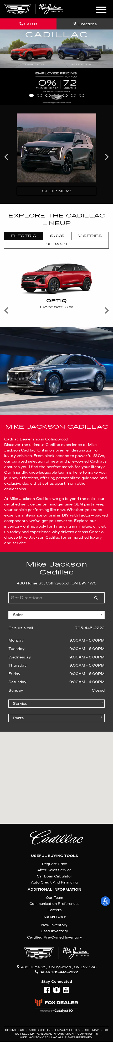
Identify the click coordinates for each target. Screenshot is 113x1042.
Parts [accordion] (18, 718)
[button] (105, 901)
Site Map (92, 1030)
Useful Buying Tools (54, 856)
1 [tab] (31, 95)
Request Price (54, 864)
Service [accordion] (20, 703)
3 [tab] (47, 95)
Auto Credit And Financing (54, 882)
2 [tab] (39, 95)
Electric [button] (23, 236)
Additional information (54, 889)
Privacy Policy (68, 1030)
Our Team (54, 898)
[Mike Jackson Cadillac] (33, 9)
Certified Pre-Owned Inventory (54, 937)
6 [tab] (73, 95)
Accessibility (40, 1030)
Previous (6, 156)
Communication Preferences (54, 904)
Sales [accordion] (18, 615)
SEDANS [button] (56, 244)
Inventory (54, 917)
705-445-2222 (90, 628)
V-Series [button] (90, 236)
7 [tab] (81, 95)
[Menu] (101, 10)
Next (106, 156)
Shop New (56, 191)
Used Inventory (54, 931)
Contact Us (15, 1030)
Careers (54, 910)
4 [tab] (56, 95)
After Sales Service (54, 870)
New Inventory (54, 925)
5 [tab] (64, 95)
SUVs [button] (57, 236)
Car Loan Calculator (54, 876)
